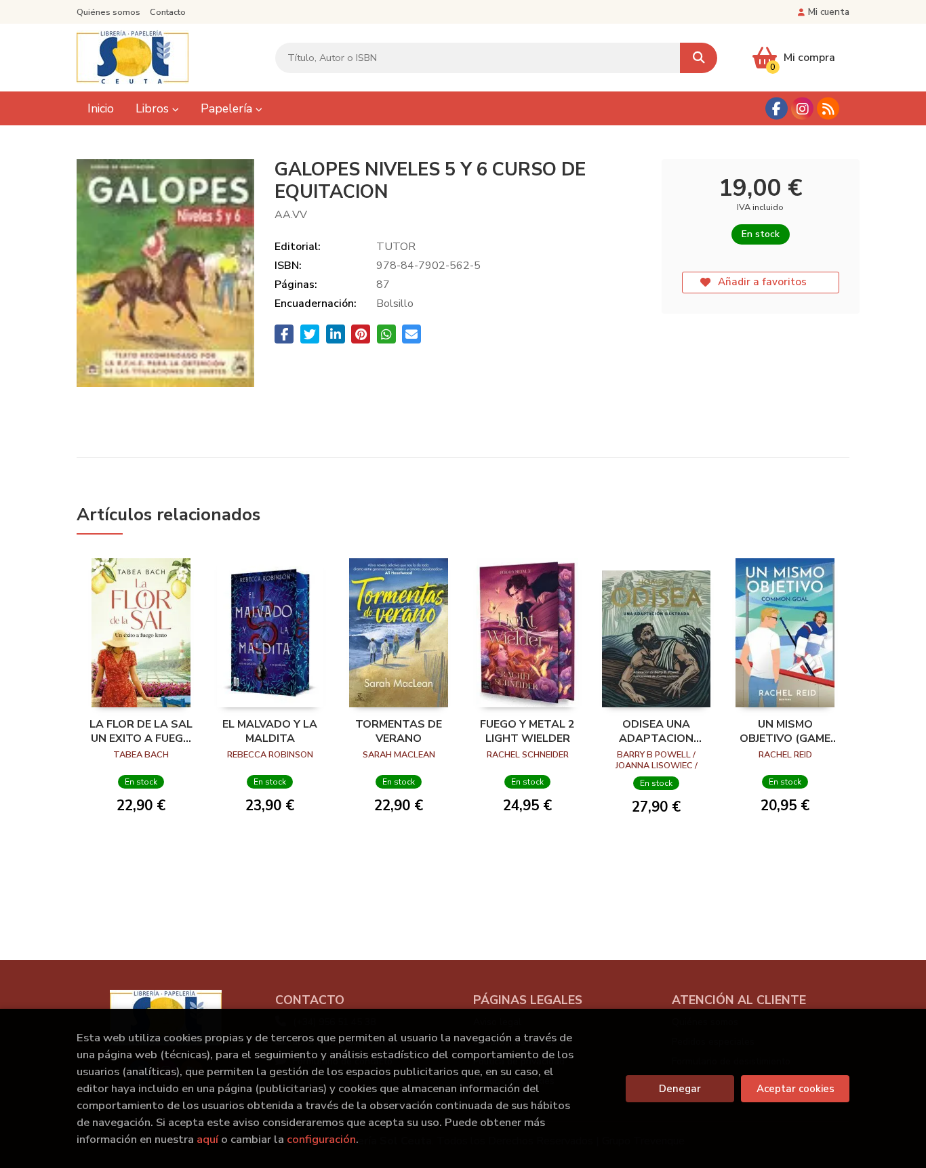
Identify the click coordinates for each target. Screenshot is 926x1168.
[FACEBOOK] (776, 109)
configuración (321, 1139)
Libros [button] (154, 108)
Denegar (680, 1089)
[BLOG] (828, 109)
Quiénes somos (108, 12)
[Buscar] (698, 58)
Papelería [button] (228, 108)
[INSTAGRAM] (802, 109)
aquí (207, 1139)
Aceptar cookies (795, 1089)
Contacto (168, 12)
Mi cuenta (828, 11)
